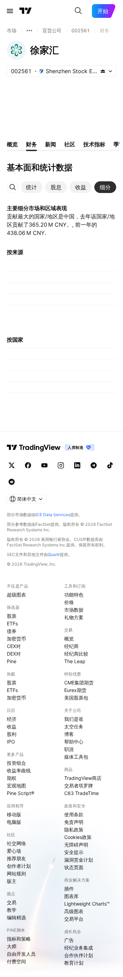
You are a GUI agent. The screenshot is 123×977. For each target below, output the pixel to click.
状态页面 (73, 867)
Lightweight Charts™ (87, 904)
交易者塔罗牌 (78, 785)
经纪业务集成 (78, 948)
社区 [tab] (69, 144)
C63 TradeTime (81, 793)
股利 (11, 734)
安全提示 (73, 852)
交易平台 (73, 919)
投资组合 (16, 763)
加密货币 (16, 638)
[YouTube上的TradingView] (44, 465)
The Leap (74, 661)
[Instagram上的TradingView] (61, 465)
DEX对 (14, 654)
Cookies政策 (78, 837)
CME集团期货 (79, 682)
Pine (11, 661)
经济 (11, 719)
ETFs (12, 623)
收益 (11, 726)
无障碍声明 (76, 845)
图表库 (71, 896)
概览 (69, 638)
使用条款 (73, 814)
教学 (11, 910)
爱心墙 (14, 851)
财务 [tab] (31, 144)
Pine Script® (20, 793)
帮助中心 (73, 742)
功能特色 (73, 595)
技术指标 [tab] (94, 144)
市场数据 (73, 610)
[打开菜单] (10, 11)
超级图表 (16, 595)
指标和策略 (19, 939)
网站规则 (16, 873)
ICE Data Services (53, 514)
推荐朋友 (16, 858)
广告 (69, 940)
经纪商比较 (76, 654)
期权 (11, 778)
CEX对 (14, 646)
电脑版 (14, 822)
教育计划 (73, 963)
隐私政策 (73, 829)
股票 (11, 616)
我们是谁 (73, 719)
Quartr (54, 554)
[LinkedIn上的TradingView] (77, 465)
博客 (69, 734)
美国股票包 (76, 698)
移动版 (14, 814)
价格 (69, 602)
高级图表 (73, 911)
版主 (11, 881)
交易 (11, 902)
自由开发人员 (21, 954)
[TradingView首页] (25, 11)
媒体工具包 (76, 757)
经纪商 (71, 646)
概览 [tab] (12, 144)
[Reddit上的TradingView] (11, 482)
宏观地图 (16, 785)
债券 (11, 631)
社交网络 (16, 843)
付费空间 (16, 961)
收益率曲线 (19, 770)
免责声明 (73, 822)
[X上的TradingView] (11, 465)
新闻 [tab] (50, 144)
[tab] (31, 187)
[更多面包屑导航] (29, 30)
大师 (11, 946)
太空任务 (73, 726)
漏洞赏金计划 (78, 860)
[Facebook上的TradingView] (28, 465)
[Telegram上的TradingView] (93, 465)
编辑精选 (16, 917)
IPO (11, 742)
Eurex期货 (75, 690)
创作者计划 (19, 866)
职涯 (69, 749)
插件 (69, 888)
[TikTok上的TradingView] (110, 465)
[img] (103, 71)
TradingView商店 (82, 778)
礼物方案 (73, 617)
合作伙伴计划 (78, 955)
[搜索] (78, 11)
